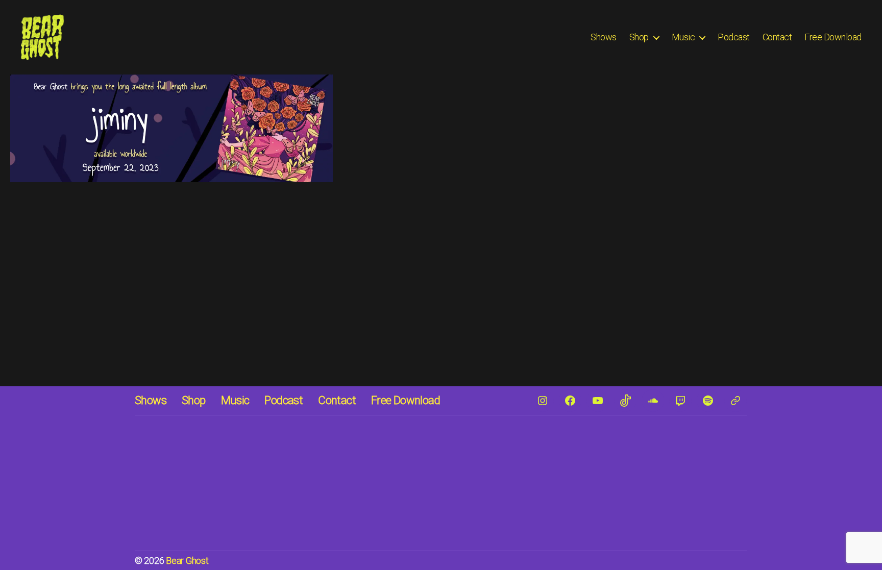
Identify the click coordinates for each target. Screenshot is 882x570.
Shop (639, 37)
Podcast (734, 37)
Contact (777, 37)
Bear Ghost (187, 560)
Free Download (833, 37)
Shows (604, 37)
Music (683, 37)
